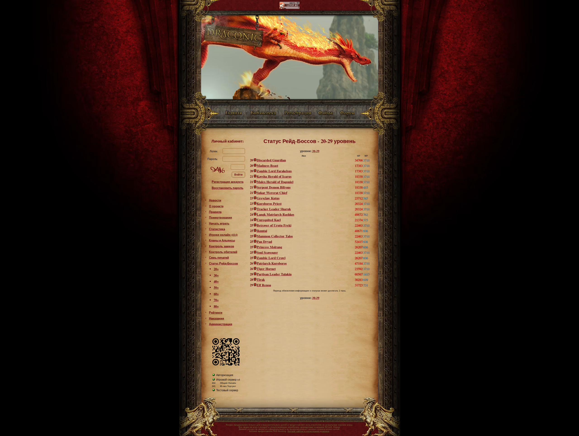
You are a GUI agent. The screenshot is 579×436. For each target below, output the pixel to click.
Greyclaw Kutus (268, 198)
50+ (216, 287)
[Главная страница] (233, 113)
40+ (216, 281)
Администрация (220, 324)
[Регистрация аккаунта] (297, 113)
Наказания (216, 318)
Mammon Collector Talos (275, 236)
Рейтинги (215, 312)
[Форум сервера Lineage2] (348, 113)
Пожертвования (220, 217)
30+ (216, 275)
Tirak (261, 279)
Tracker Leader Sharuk (274, 209)
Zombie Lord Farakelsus (274, 171)
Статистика (217, 229)
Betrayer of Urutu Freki (274, 225)
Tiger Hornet (266, 268)
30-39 (315, 151)
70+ (216, 300)
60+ (216, 293)
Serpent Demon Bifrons (274, 187)
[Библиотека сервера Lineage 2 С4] (263, 113)
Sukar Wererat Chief (272, 192)
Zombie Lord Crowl (271, 257)
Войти (238, 174)
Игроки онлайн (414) (223, 234)
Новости (215, 200)
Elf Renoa (264, 285)
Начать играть (219, 223)
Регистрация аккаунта (227, 181)
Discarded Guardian (271, 160)
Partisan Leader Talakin (274, 274)
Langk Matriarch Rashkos (275, 214)
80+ (216, 306)
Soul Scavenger (267, 252)
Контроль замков (221, 246)
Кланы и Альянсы (222, 240)
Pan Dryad (264, 241)
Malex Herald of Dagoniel (275, 181)
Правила (215, 212)
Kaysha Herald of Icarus (274, 176)
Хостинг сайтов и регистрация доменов (308, 431)
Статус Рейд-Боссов (223, 263)
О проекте (216, 206)
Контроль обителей (223, 252)
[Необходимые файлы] (326, 113)
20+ (216, 269)
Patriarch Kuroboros (272, 263)
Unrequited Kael (269, 219)
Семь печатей (219, 257)
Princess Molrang (269, 247)
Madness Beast (267, 165)
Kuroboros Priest (269, 203)
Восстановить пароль (227, 188)
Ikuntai (262, 230)
